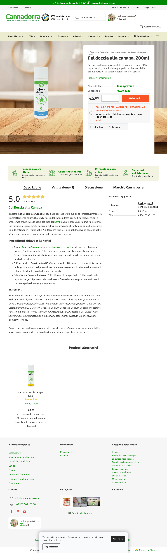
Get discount (103, 290)
